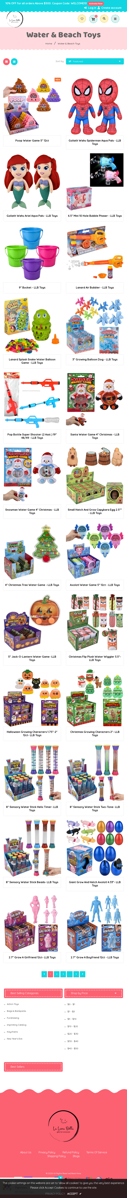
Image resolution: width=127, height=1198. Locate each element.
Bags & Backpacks (16, 1011)
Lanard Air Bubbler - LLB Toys (95, 287)
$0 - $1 (71, 1004)
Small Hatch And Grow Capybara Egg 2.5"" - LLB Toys (95, 511)
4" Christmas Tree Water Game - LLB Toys (32, 585)
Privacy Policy (47, 1152)
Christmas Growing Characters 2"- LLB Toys (95, 733)
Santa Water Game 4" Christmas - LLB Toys (94, 436)
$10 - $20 (72, 1026)
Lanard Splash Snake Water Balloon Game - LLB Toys (32, 361)
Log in (92, 7)
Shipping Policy (56, 1156)
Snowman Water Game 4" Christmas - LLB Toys (32, 511)
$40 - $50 (72, 1048)
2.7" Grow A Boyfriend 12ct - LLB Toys (95, 957)
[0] (93, 19)
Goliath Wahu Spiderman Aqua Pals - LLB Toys (95, 142)
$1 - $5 (71, 1011)
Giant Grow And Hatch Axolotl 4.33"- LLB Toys (95, 883)
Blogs (76, 1156)
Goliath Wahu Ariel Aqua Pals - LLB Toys (32, 215)
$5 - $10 (71, 1018)
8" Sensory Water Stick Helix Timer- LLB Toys (32, 808)
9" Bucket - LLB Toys (32, 287)
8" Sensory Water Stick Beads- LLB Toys (32, 882)
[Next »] (82, 974)
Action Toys (13, 1004)
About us (25, 1152)
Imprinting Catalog (16, 1024)
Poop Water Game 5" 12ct (32, 140)
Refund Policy (71, 1152)
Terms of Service (96, 1152)
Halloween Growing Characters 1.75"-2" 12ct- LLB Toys (32, 733)
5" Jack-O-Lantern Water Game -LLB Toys (32, 658)
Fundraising (13, 1018)
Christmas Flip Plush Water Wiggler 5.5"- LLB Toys (95, 658)
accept (74, 1193)
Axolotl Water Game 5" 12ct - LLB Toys (95, 585)
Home (48, 43)
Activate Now (95, 3)
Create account (111, 7)
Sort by (60, 61)
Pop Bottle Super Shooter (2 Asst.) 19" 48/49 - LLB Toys (32, 436)
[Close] (61, 1178)
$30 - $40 (72, 1041)
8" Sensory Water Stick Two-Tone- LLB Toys (95, 808)
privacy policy (55, 1193)
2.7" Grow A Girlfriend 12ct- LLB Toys (32, 957)
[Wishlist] (83, 18)
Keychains (12, 1031)
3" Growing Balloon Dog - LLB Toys (94, 359)
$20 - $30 (72, 1033)
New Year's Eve (14, 1038)
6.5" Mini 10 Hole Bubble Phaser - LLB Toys (95, 215)
